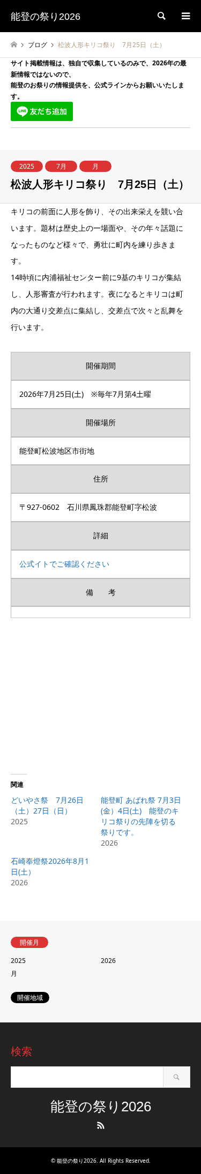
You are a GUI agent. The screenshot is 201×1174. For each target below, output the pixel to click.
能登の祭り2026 (100, 1106)
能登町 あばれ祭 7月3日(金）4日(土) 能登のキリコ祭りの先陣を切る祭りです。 (141, 816)
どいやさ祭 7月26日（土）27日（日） (47, 805)
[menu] (185, 16)
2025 (26, 166)
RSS (101, 1125)
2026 (108, 960)
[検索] (161, 16)
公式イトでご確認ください (64, 564)
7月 (61, 166)
